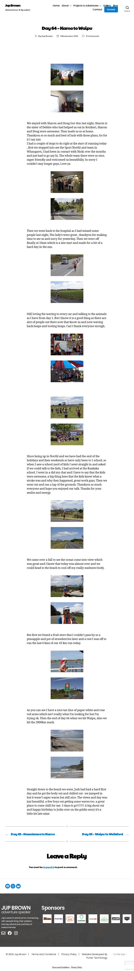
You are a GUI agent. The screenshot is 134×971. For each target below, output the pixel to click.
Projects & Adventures (86, 5)
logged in (49, 867)
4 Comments (92, 35)
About (65, 5)
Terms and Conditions (60, 967)
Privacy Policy (69, 954)
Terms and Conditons (43, 954)
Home (56, 5)
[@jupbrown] (13, 886)
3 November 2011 (69, 35)
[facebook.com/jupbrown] (7, 886)
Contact (97, 9)
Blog (115, 5)
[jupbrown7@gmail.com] (18, 886)
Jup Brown (12, 5)
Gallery (107, 5)
